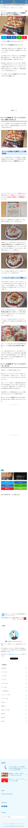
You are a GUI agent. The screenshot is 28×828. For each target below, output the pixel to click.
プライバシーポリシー (20, 823)
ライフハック (5, 694)
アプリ (3, 679)
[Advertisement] (14, 92)
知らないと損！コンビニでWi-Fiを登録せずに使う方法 (14, 4)
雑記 (3, 713)
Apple (3, 668)
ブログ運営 (5, 691)
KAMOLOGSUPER (13, 826)
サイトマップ (6, 823)
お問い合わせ (12, 823)
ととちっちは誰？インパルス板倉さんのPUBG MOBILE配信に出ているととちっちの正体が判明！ (16, 768)
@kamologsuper (14, 41)
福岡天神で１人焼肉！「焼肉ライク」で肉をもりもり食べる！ (16, 774)
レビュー (4, 698)
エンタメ (4, 683)
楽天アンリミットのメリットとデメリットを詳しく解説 (16, 780)
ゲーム (4, 687)
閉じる (15, 110)
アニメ (3, 675)
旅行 (3, 702)
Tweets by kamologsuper (7, 794)
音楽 (3, 717)
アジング (4, 672)
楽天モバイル (5, 709)
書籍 (3, 706)
